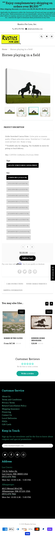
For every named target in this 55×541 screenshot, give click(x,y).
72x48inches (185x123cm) (18, 238)
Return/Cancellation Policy (14, 406)
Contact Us (7, 415)
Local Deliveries (9, 418)
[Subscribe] (50, 446)
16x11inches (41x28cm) (18, 183)
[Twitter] (5, 454)
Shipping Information (13, 290)
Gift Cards (6, 424)
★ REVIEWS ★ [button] (53, 272)
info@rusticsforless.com (35, 29)
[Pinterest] (17, 454)
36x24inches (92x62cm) (18, 208)
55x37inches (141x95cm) (18, 226)
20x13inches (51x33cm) (18, 189)
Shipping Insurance (11, 409)
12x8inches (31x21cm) (17, 177)
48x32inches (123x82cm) (18, 220)
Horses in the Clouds (13, 338)
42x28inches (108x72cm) (18, 214)
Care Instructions (14, 284)
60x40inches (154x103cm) (18, 232)
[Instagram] (23, 454)
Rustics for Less (30, 524)
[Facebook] (11, 454)
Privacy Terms (8, 402)
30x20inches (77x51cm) (18, 202)
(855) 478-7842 (19, 29)
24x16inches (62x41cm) (18, 195)
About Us (6, 396)
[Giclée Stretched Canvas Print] (27, 86)
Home (4, 49)
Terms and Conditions (12, 399)
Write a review (27, 373)
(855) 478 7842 (9, 476)
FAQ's (4, 421)
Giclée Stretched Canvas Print (22, 165)
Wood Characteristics (36, 284)
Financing (6, 412)
